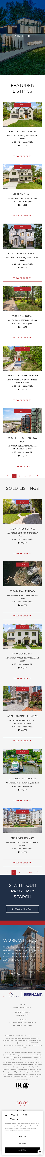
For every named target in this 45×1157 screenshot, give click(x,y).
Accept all (22, 1150)
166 (30, 872)
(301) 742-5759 (22, 1015)
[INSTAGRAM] (25, 1103)
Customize (22, 1143)
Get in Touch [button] (17, 974)
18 (31, 476)
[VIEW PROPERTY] (22, 154)
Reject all (22, 1136)
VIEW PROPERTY (22, 156)
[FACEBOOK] (19, 1103)
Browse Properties (24, 909)
